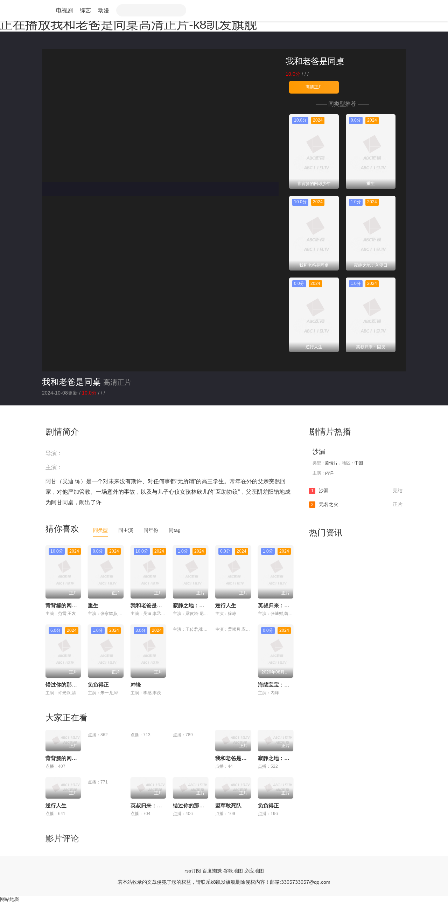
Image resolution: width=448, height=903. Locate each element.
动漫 (103, 10)
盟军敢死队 (228, 805)
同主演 (125, 530)
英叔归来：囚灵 (276, 605)
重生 (93, 605)
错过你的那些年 (64, 684)
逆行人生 (225, 605)
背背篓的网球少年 (67, 605)
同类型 (100, 530)
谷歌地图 (233, 871)
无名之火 (356, 504)
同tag (175, 530)
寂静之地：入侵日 (194, 605)
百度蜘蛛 (212, 871)
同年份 (151, 530)
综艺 (85, 10)
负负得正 (98, 684)
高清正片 (314, 86)
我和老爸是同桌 (71, 381)
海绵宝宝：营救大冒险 (284, 684)
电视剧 (64, 10)
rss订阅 (192, 871)
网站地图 (10, 899)
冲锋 (136, 684)
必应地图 (254, 871)
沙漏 (319, 451)
